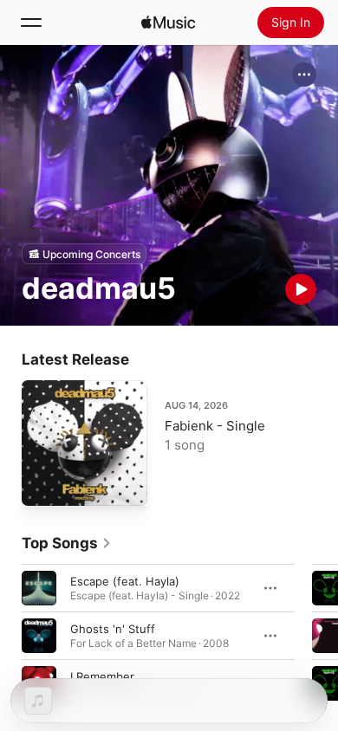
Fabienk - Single (215, 425)
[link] (67, 543)
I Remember (102, 676)
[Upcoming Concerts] (84, 253)
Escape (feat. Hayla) (124, 581)
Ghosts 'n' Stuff (112, 629)
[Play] (300, 289)
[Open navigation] (31, 22)
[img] (168, 22)
